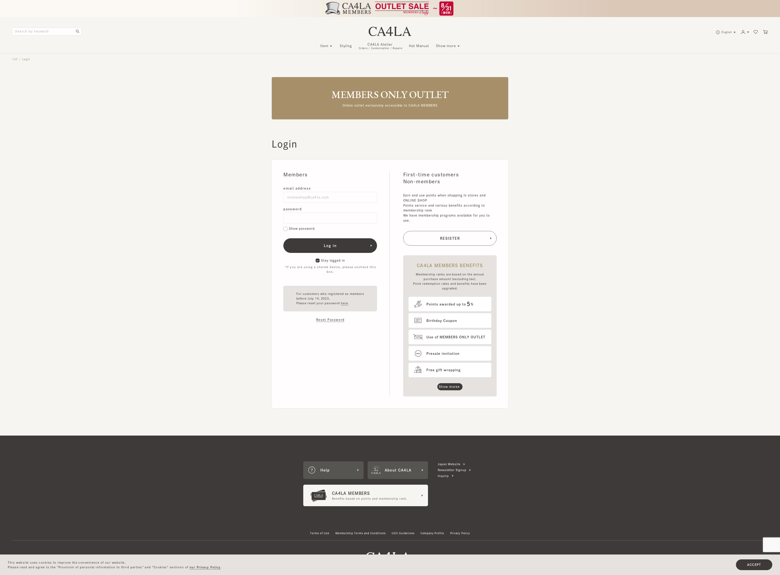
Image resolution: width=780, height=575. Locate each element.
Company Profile (432, 533)
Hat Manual (419, 45)
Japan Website (449, 464)
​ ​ (380, 46)
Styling (346, 45)
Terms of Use (319, 533)
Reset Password (330, 319)
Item (324, 45)
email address (297, 188)
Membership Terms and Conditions (360, 533)
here (344, 303)
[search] (77, 31)
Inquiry (443, 475)
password (292, 209)
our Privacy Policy (205, 567)
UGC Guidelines (403, 533)
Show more (446, 45)
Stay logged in (333, 260)
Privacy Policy (460, 533)
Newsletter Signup (452, 469)
